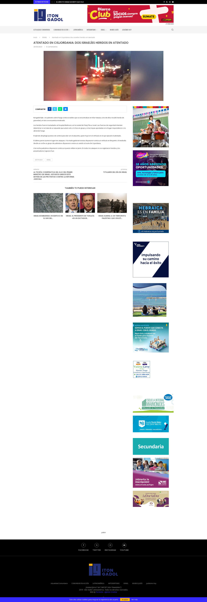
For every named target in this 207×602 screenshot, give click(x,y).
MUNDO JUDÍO (114, 29)
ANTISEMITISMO (91, 29)
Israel (49, 160)
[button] (52, 2)
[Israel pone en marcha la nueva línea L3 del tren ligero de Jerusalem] (112, 203)
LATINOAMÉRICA (78, 29)
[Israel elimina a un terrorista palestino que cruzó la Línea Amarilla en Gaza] (80, 203)
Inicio (35, 37)
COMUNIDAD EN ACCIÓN (61, 29)
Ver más (134, 599)
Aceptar (125, 599)
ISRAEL (103, 29)
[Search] (172, 29)
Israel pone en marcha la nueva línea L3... (112, 217)
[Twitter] (167, 2)
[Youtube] (173, 2)
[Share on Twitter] (54, 109)
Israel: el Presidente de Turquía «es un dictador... (48, 217)
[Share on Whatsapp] (60, 109)
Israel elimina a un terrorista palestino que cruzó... (80, 217)
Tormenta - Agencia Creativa (106, 592)
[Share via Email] (65, 109)
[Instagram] (169, 2)
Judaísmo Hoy (127, 29)
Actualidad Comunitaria (41, 29)
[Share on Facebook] (50, 109)
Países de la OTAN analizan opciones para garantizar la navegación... (83, 2)
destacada (39, 160)
